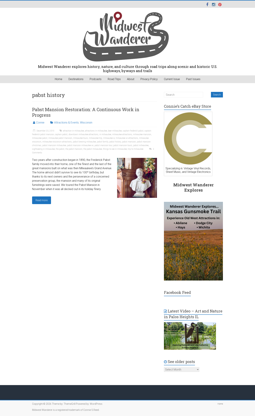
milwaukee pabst (39, 138)
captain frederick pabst (133, 131)
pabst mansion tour (103, 145)
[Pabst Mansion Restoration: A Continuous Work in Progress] (137, 159)
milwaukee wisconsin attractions (57, 142)
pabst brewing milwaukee (84, 142)
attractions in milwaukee (96, 131)
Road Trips (114, 79)
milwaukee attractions (122, 134)
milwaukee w (109, 138)
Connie (40, 122)
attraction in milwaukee (73, 131)
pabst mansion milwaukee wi (80, 145)
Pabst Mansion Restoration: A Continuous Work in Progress (85, 112)
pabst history (115, 142)
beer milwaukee (115, 131)
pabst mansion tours (122, 145)
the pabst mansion (73, 149)
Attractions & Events (66, 122)
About (130, 79)
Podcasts (95, 79)
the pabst (60, 149)
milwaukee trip (95, 138)
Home (58, 79)
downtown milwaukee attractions (83, 134)
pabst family (102, 142)
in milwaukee (105, 134)
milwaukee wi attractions (127, 138)
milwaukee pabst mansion (60, 138)
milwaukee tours (80, 138)
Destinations (76, 79)
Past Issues (193, 79)
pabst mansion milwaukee (54, 145)
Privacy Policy (149, 79)
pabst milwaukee (140, 145)
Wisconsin (86, 122)
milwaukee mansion (142, 134)
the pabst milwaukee (92, 149)
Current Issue (172, 79)
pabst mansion (129, 142)
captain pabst (61, 134)
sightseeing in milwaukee (43, 149)
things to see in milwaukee (115, 149)
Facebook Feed (177, 292)
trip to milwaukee (135, 149)
